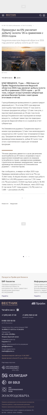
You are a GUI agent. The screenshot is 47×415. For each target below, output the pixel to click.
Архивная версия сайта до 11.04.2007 (15, 355)
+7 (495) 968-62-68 (29, 316)
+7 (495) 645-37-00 (9, 315)
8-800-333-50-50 (8, 322)
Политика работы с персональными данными (16, 404)
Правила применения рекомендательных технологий (18, 407)
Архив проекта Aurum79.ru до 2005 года (16, 358)
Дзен (18, 78)
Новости (5, 203)
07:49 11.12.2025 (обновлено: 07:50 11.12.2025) (17, 25)
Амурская (13, 203)
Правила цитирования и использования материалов (18, 402)
